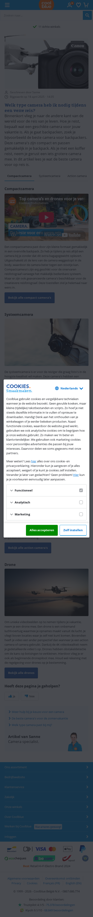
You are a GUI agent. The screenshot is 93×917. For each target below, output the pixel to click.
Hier (76, 475)
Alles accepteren (42, 530)
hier (33, 461)
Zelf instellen (73, 530)
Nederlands (69, 388)
